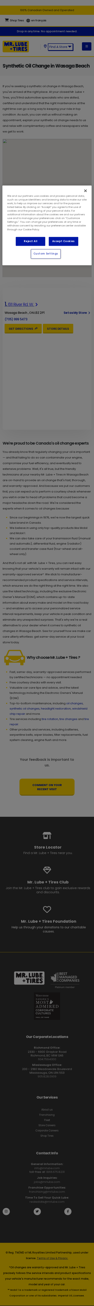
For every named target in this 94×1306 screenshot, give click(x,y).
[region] (47, 225)
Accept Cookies (63, 241)
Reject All (30, 241)
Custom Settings (45, 254)
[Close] (85, 190)
